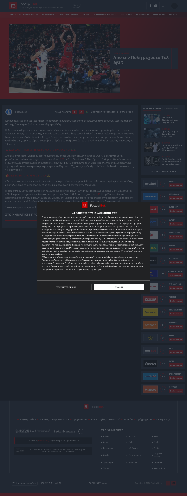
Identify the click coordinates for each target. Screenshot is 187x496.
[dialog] (93, 248)
